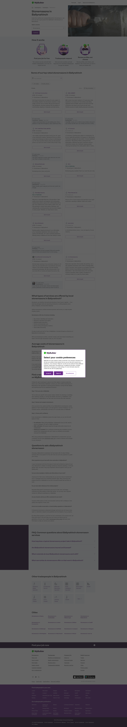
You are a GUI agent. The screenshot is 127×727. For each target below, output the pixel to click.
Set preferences (70, 373)
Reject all (58, 373)
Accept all (48, 373)
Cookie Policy (58, 368)
